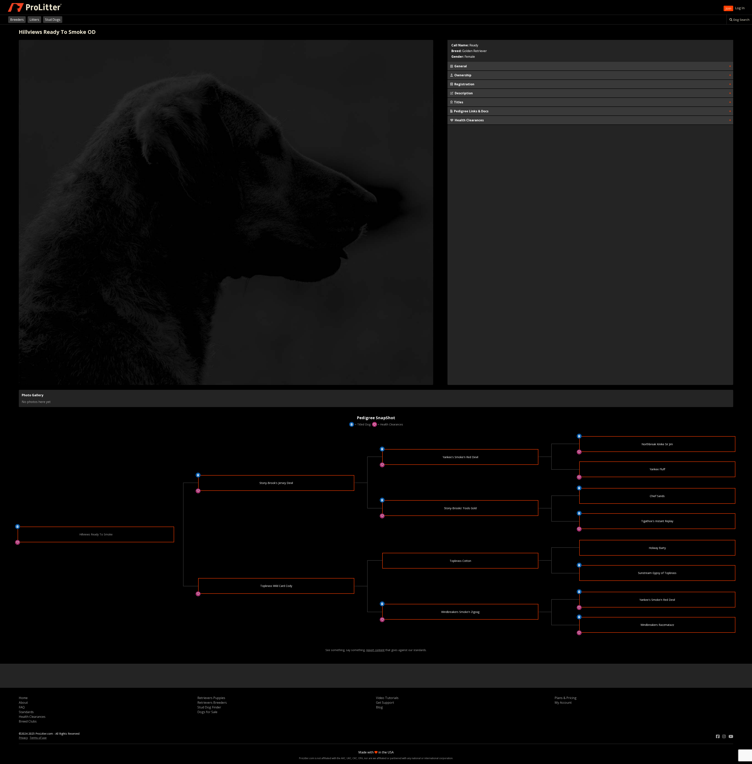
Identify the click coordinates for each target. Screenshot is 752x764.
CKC (354, 758)
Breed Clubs (28, 721)
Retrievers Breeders (212, 702)
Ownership (462, 75)
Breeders (17, 19)
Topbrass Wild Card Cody (276, 586)
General (460, 66)
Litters (34, 19)
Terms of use (38, 738)
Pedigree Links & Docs (470, 111)
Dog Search (740, 20)
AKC (343, 758)
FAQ (22, 707)
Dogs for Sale (207, 712)
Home (23, 698)
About (23, 702)
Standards (26, 712)
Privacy (23, 738)
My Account (563, 702)
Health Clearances (469, 120)
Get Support (385, 702)
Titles (458, 102)
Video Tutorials (387, 698)
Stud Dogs (52, 19)
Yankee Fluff (657, 469)
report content (375, 650)
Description (463, 93)
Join (728, 8)
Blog (379, 707)
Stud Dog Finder (209, 707)
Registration (464, 84)
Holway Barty (657, 548)
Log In (740, 8)
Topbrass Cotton (460, 561)
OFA (360, 758)
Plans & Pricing (566, 698)
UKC (349, 758)
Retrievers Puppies (211, 698)
